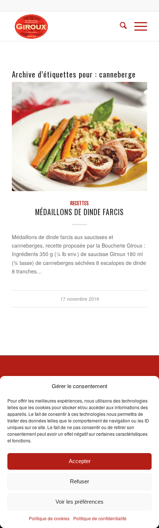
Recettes (79, 203)
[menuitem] (119, 26)
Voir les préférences (79, 501)
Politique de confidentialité (99, 518)
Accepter (80, 461)
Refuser (79, 481)
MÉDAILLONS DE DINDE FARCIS (79, 212)
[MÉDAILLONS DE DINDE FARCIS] (79, 136)
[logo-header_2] (66, 26)
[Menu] (137, 26)
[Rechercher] (119, 26)
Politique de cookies (49, 518)
